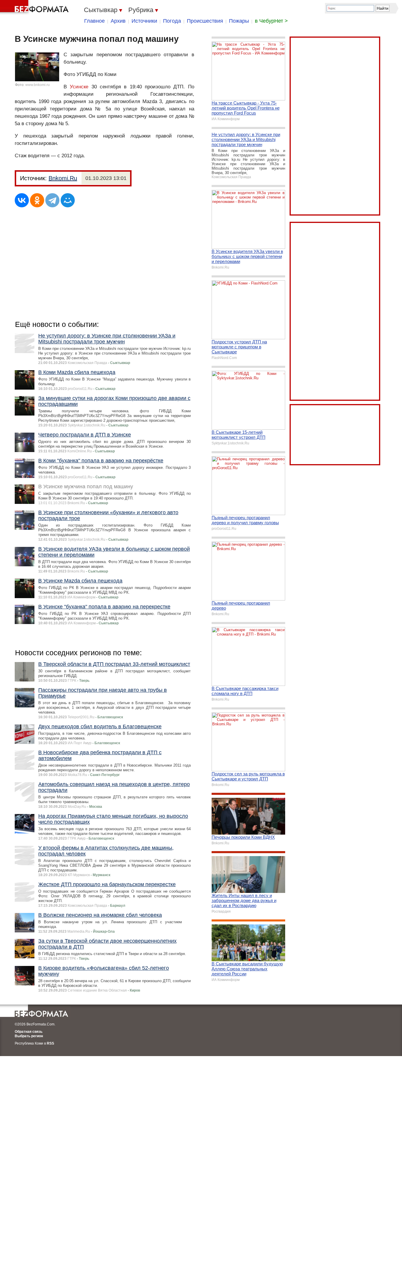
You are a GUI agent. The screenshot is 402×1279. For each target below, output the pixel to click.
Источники (144, 21)
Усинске (79, 87)
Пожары (239, 21)
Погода (172, 21)
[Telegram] (52, 200)
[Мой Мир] (68, 200)
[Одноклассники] (37, 200)
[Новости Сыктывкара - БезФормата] (35, 7)
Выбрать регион (29, 1036)
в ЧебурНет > (271, 21)
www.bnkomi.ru (37, 85)
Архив (118, 21)
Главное (94, 21)
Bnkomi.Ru (63, 178)
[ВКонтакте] (22, 200)
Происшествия (205, 21)
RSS (50, 1043)
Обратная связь (28, 1032)
